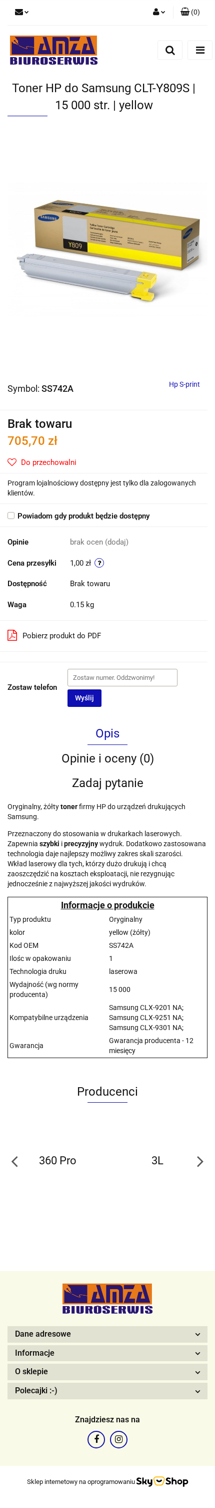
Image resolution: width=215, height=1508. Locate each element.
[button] (190, 12)
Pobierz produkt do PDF (61, 635)
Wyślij (84, 698)
